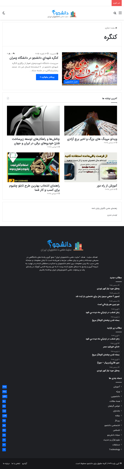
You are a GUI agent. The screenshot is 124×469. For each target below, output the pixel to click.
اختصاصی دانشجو (112, 425)
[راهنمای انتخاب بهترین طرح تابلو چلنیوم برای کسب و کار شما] (33, 167)
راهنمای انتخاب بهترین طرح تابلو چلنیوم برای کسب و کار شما (34, 187)
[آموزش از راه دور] (90, 167)
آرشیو (24, 463)
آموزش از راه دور (107, 185)
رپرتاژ (117, 420)
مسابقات (116, 444)
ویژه (118, 391)
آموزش (116, 386)
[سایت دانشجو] (62, 13)
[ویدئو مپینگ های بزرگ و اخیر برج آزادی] (90, 120)
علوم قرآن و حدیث (111, 439)
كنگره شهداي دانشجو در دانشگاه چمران (34, 58)
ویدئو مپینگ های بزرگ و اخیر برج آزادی (92, 139)
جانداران (116, 410)
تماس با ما (16, 463)
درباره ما (6, 463)
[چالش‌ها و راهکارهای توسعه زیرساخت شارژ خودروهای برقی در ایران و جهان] (33, 120)
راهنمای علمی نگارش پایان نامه (104, 208)
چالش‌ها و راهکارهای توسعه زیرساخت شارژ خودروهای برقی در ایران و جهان (36, 141)
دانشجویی (115, 396)
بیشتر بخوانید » (47, 77)
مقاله (117, 415)
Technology (114, 449)
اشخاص (116, 430)
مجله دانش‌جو (113, 435)
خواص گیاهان (114, 406)
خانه (113, 28)
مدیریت (53, 54)
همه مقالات (114, 401)
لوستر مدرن (112, 215)
